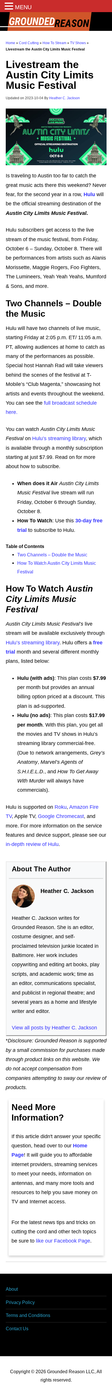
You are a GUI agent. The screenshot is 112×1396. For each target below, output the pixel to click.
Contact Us (17, 1328)
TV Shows (78, 43)
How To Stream (54, 43)
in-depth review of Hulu (32, 844)
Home (10, 43)
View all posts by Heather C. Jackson (54, 1028)
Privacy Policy (20, 1302)
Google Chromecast (61, 816)
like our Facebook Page (63, 1241)
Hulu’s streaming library (59, 438)
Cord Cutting (29, 43)
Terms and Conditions (28, 1315)
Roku (61, 807)
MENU (23, 7)
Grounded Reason (56, 21)
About (12, 1289)
